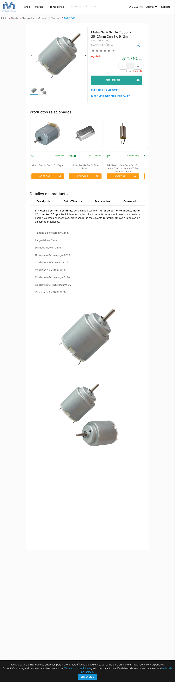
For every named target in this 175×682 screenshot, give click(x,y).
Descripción (43, 201)
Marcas (39, 6)
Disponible (59, 156)
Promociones (56, 6)
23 (90, 156)
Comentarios (131, 201)
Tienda (26, 6)
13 (52, 156)
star (93, 50)
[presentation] (32, 55)
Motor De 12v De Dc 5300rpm (47, 165)
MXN (140, 7)
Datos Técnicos (73, 201)
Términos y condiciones (77, 668)
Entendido (87, 676)
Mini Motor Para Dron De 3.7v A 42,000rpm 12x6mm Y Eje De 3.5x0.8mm (123, 168)
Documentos (102, 201)
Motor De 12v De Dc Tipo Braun (85, 167)
